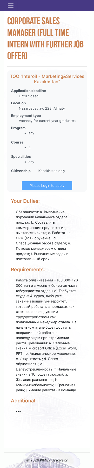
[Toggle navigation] (10, 5)
